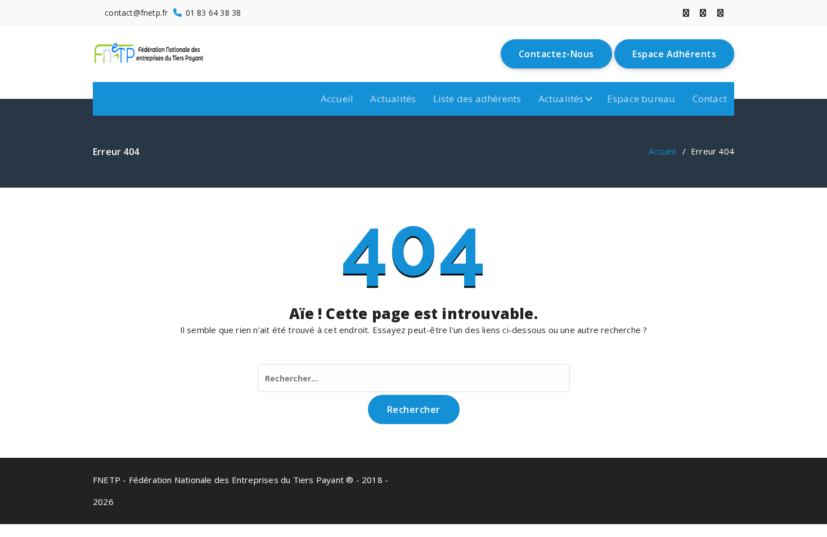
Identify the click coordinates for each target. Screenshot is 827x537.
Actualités (393, 98)
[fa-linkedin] (703, 12)
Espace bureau (641, 98)
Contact (710, 98)
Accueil (337, 98)
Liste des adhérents (477, 98)
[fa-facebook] (686, 12)
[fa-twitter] (720, 12)
